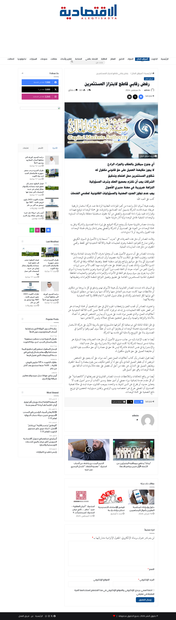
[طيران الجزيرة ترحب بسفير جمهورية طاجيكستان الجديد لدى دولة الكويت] (52, 173)
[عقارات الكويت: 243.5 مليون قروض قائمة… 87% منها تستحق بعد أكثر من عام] (52, 202)
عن (32, 616)
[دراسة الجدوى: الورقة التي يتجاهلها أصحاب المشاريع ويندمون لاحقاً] (52, 160)
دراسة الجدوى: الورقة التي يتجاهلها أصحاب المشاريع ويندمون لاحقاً (34, 160)
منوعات (43, 59)
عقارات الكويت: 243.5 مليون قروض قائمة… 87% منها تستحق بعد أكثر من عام (33, 202)
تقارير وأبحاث (66, 59)
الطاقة (104, 59)
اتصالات (11, 59)
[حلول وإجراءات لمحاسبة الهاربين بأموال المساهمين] (141, 497)
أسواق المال (142, 59)
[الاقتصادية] (88, 11)
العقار (113, 59)
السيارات (33, 59)
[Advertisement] (88, 38)
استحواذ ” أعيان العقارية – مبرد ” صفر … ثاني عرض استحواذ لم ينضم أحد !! (83, 509)
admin (147, 90)
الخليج (121, 59)
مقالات (54, 59)
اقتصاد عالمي (91, 59)
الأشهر (40, 148)
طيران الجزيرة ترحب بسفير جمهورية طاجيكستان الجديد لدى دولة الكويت (34, 173)
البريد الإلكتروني (146, 580)
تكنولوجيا (22, 59)
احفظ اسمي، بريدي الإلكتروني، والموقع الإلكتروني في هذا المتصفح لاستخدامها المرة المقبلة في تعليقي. (114, 592)
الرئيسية (164, 59)
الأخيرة (55, 148)
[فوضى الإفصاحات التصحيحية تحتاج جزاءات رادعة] (111, 497)
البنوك (130, 59)
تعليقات (26, 148)
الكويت (154, 59)
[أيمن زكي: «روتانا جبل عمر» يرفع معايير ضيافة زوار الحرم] (52, 215)
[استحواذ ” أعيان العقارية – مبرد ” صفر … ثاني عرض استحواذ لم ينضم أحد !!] (81, 497)
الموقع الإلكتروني (101, 580)
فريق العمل (24, 616)
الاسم (151, 569)
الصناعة (78, 59)
